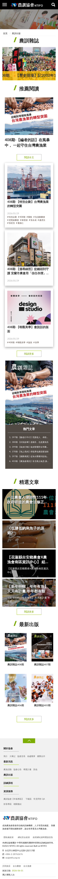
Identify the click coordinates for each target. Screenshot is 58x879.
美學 (37, 343)
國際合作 (41, 756)
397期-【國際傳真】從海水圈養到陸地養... (31, 457)
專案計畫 (27, 770)
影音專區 (8, 804)
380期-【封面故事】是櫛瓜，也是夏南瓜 (30, 442)
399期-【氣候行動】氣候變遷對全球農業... (31, 447)
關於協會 (8, 748)
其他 (35, 770)
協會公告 (17, 770)
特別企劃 (13, 217)
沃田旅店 (6, 866)
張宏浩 (12, 223)
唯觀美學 (21, 343)
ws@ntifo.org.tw (12, 858)
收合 (29, 740)
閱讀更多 (29, 354)
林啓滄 (25, 220)
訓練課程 (8, 783)
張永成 (33, 220)
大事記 (12, 756)
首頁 (5, 33)
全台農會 (17, 866)
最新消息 (8, 762)
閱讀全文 (29, 157)
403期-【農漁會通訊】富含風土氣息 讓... (30, 461)
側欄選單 (4, 4)
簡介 (6, 756)
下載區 (29, 799)
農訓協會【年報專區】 (14, 799)
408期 (22, 217)
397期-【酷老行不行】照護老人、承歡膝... (31, 437)
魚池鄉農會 (40, 217)
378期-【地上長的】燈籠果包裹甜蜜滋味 (30, 452)
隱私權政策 (9, 837)
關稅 (30, 217)
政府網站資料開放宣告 (43, 837)
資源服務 (8, 791)
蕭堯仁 (21, 223)
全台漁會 (27, 866)
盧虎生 (42, 220)
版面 (30, 343)
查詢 (53, 4)
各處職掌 (31, 756)
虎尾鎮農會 (14, 220)
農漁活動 (8, 770)
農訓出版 (16, 33)
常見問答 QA (39, 799)
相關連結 (17, 804)
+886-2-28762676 (14, 854)
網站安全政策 (24, 837)
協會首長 (21, 756)
